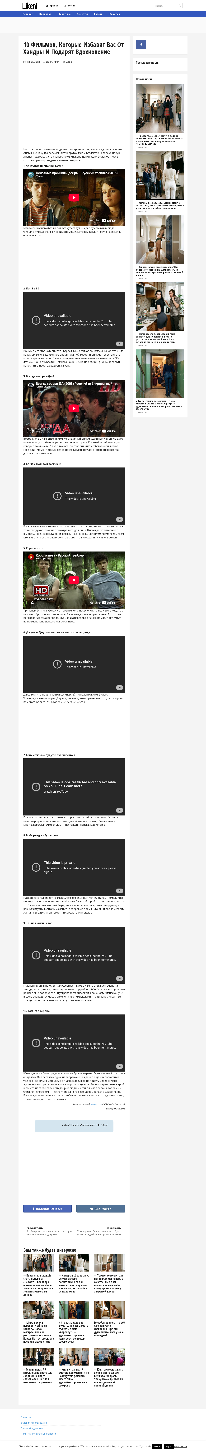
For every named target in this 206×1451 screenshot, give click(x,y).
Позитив (114, 13)
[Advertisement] (74, 116)
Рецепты (82, 13)
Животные (64, 13)
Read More (180, 1446)
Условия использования (34, 1422)
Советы (98, 13)
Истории (28, 13)
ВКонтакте (102, 1209)
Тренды (53, 5)
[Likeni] (29, 6)
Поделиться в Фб (48, 1209)
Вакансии (26, 1417)
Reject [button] (169, 1446)
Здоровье (45, 13)
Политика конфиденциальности (38, 1433)
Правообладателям (32, 1428)
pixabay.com (96, 1104)
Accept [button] (157, 1446)
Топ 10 (70, 5)
